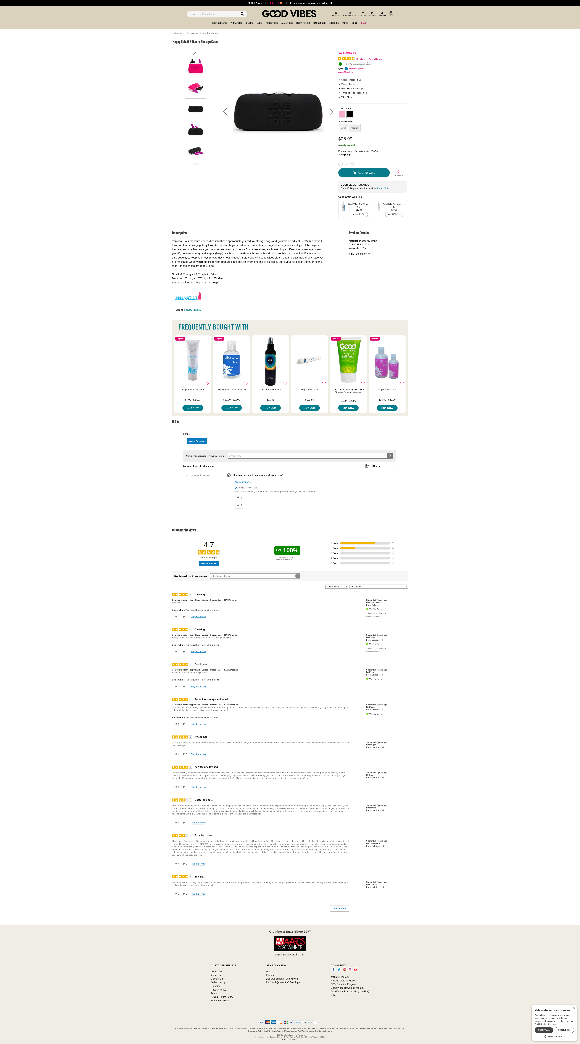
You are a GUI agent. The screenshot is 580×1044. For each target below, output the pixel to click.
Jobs (333, 995)
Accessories (192, 33)
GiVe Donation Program (343, 984)
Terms (214, 993)
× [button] (573, 1008)
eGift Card (216, 971)
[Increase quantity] (352, 164)
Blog (268, 971)
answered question (357, 69)
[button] (225, 111)
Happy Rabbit (192, 309)
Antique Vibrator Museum (344, 980)
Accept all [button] (544, 1030)
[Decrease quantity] (340, 164)
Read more (552, 1024)
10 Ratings (361, 59)
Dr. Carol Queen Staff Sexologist (283, 982)
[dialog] (554, 1023)
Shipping (216, 985)
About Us (216, 975)
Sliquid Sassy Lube (387, 389)
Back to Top (338, 908)
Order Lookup (218, 982)
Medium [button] (355, 127)
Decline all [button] (564, 1030)
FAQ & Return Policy (222, 996)
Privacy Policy (218, 989)
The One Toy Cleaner (270, 389)
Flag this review (198, 616)
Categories (178, 33)
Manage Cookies (220, 1000)
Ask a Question (345, 72)
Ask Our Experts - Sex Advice (282, 978)
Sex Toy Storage (210, 33)
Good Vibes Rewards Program (347, 987)
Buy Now (193, 407)
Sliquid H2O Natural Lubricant (232, 389)
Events (270, 975)
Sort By (367, 466)
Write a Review (375, 59)
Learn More (383, 188)
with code (264, 3)
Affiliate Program (340, 976)
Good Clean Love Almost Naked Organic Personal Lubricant (348, 390)
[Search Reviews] (297, 576)
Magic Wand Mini (309, 389)
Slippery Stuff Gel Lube (193, 389)
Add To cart (366, 173)
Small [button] (343, 127)
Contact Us (217, 978)
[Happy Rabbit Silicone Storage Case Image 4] (278, 111)
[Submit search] (390, 456)
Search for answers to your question (205, 456)
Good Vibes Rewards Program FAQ (350, 991)
